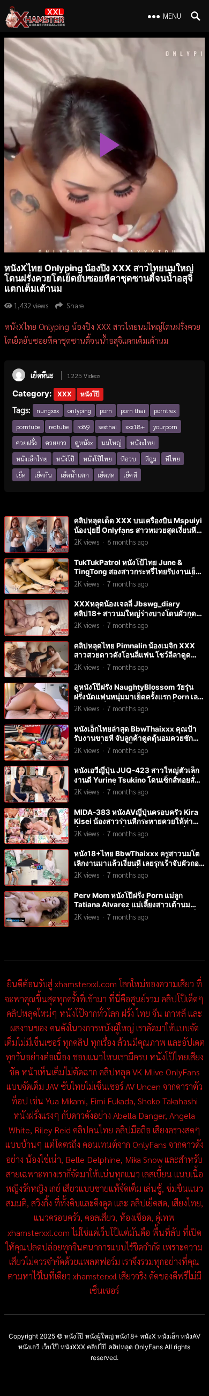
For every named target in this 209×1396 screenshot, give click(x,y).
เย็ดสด (106, 475)
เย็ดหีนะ (42, 375)
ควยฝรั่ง (26, 442)
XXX (64, 394)
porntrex (165, 410)
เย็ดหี (130, 475)
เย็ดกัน (43, 475)
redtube (59, 426)
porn (106, 410)
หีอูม (150, 458)
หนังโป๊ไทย (97, 458)
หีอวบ (128, 458)
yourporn (165, 426)
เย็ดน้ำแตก (75, 475)
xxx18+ (135, 426)
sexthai (108, 426)
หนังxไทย (142, 442)
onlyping (79, 410)
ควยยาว (56, 442)
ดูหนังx (84, 442)
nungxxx (47, 410)
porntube (28, 426)
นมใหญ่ (111, 442)
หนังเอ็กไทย (32, 458)
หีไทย (172, 458)
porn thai (133, 410)
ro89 (83, 426)
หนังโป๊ (90, 394)
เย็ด (21, 475)
